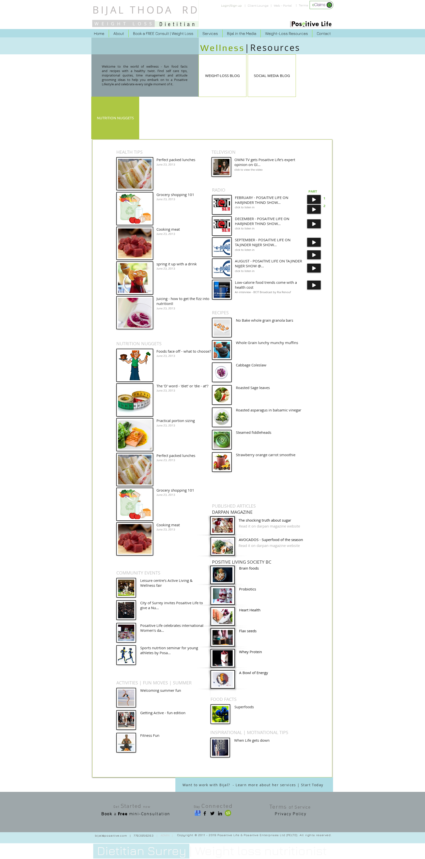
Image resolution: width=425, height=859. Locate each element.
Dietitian (178, 24)
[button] (272, 75)
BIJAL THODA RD (145, 9)
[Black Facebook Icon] (205, 813)
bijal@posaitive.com (111, 835)
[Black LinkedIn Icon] (220, 813)
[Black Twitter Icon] (212, 813)
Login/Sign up (231, 5)
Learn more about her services (266, 785)
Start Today (312, 785)
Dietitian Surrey (141, 850)
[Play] (314, 199)
